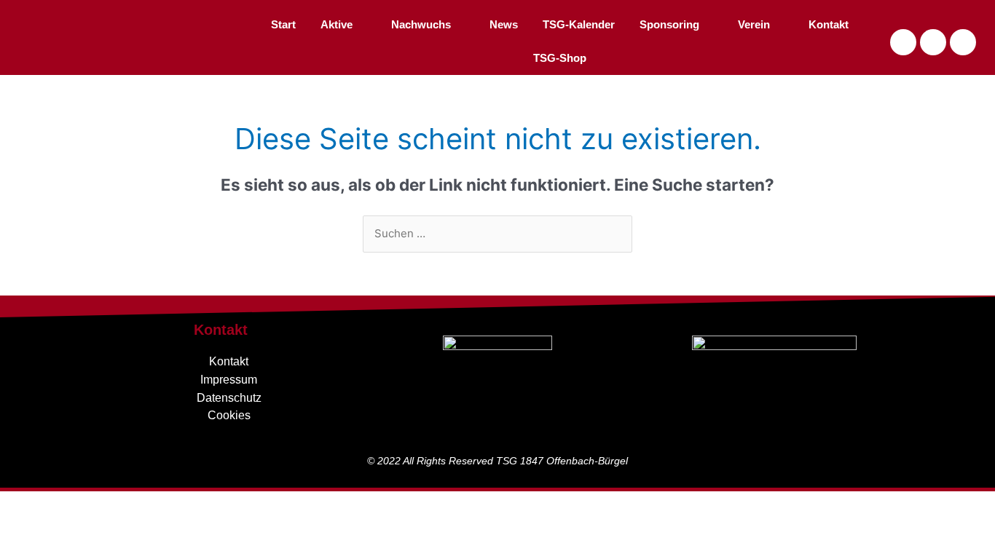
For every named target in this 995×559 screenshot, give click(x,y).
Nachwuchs (421, 24)
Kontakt (829, 24)
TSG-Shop (559, 58)
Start (283, 24)
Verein (754, 24)
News (503, 24)
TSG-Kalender (579, 24)
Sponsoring (669, 24)
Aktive (336, 24)
